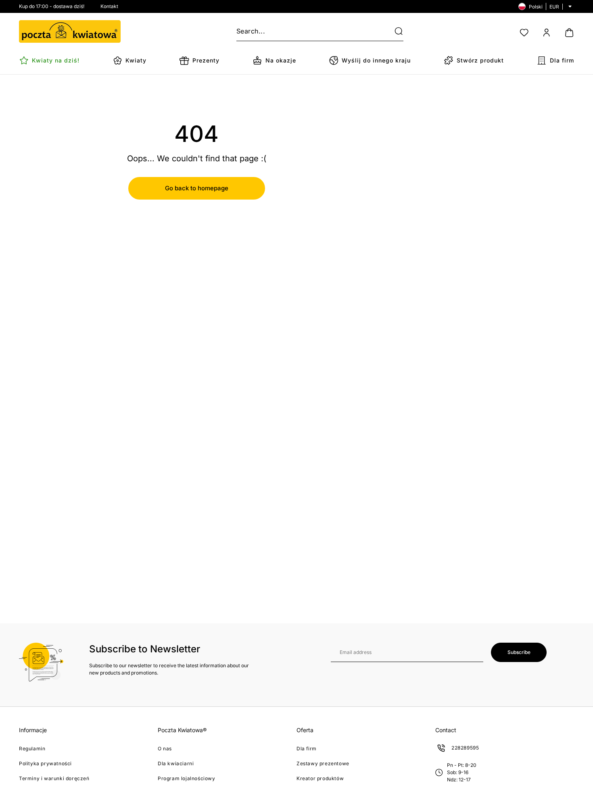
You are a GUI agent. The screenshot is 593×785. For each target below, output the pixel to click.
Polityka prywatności (45, 763)
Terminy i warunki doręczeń (54, 778)
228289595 (465, 748)
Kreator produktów (320, 778)
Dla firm (306, 748)
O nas (165, 748)
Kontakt (109, 6)
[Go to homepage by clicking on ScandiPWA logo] (70, 31)
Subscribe (518, 652)
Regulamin (32, 748)
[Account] (546, 33)
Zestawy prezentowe (322, 763)
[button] (393, 31)
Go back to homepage (196, 188)
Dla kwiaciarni (176, 763)
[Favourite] (524, 33)
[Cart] (569, 33)
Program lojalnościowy (186, 778)
